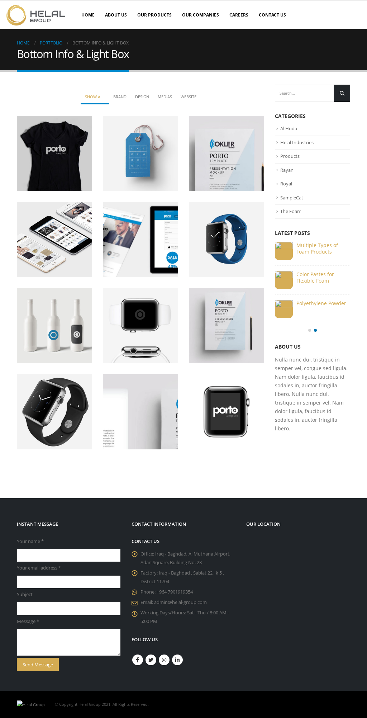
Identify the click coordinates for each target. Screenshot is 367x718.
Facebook (137, 660)
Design (142, 96)
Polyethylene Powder (321, 303)
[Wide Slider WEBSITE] (226, 153)
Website (188, 96)
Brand (120, 96)
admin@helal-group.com (180, 602)
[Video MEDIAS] (54, 239)
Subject (25, 594)
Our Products (154, 15)
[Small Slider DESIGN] (54, 153)
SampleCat (291, 197)
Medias (165, 96)
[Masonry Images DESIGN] (226, 325)
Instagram (164, 660)
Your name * (30, 541)
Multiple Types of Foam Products (317, 248)
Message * (28, 621)
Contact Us (272, 15)
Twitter (151, 660)
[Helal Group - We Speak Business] (35, 15)
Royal (286, 183)
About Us (116, 15)
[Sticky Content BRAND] (54, 411)
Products (290, 156)
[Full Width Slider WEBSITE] (140, 239)
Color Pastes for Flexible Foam (315, 277)
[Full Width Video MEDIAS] (140, 325)
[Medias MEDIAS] (54, 325)
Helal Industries (297, 142)
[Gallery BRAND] (226, 239)
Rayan (287, 170)
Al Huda (288, 128)
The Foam (290, 211)
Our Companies (200, 15)
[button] (310, 330)
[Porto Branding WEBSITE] (140, 411)
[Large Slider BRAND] (140, 153)
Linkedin (177, 660)
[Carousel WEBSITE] (226, 411)
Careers (238, 15)
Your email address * (39, 568)
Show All (95, 96)
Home (88, 15)
